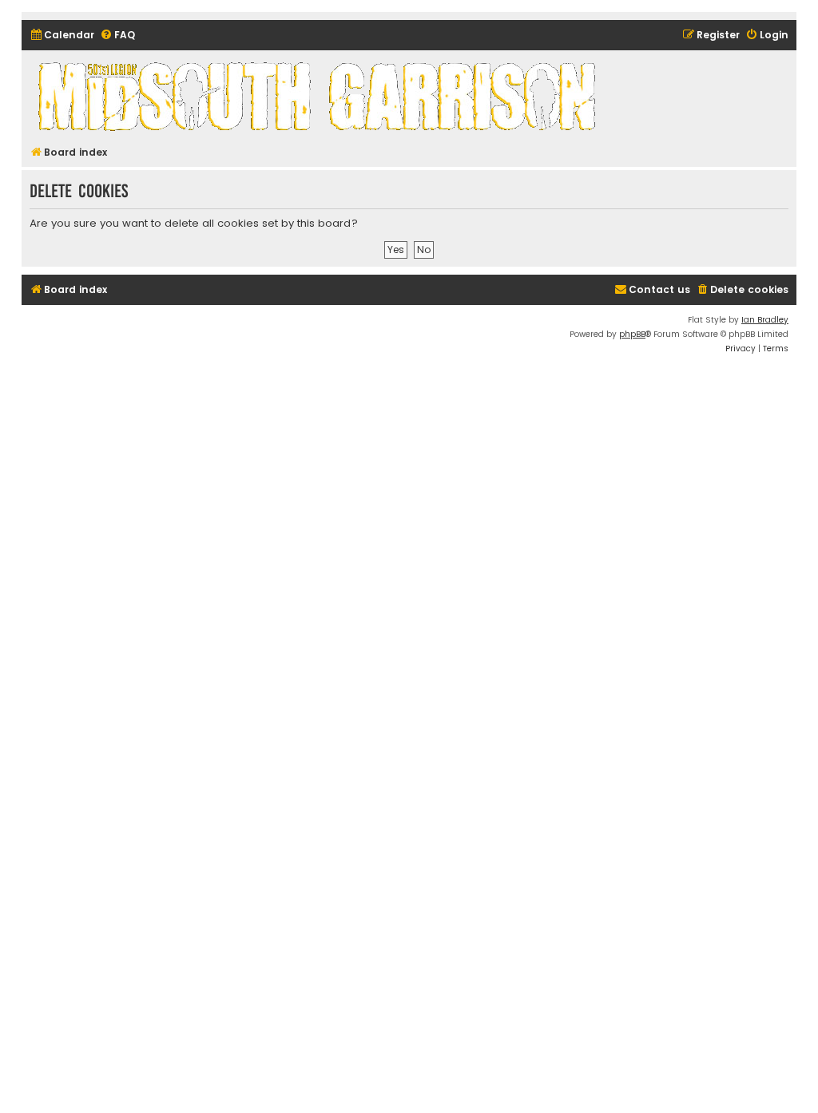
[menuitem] (62, 35)
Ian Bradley (764, 320)
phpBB (632, 334)
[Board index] (320, 95)
